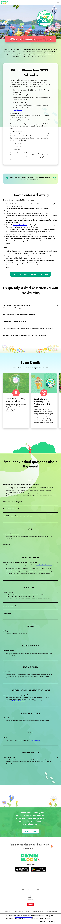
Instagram (28, 889)
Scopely (30, 897)
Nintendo (30, 904)
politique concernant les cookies (23, 917)
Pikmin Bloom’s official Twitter (18, 701)
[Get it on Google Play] (38, 869)
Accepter (50, 921)
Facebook (23, 889)
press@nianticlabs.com (35, 740)
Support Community (30, 831)
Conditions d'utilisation (52, 911)
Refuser (42, 921)
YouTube (38, 889)
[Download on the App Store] (22, 869)
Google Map (18, 110)
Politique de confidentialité (38, 911)
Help (27, 911)
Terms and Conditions (20, 225)
